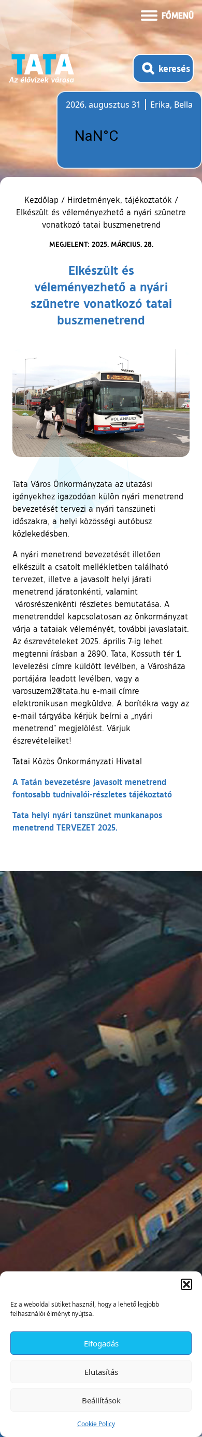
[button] (186, 1284)
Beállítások (101, 1400)
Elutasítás (101, 1372)
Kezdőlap (42, 200)
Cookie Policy (96, 1423)
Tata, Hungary (124, 136)
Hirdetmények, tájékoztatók (119, 200)
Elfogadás (101, 1343)
